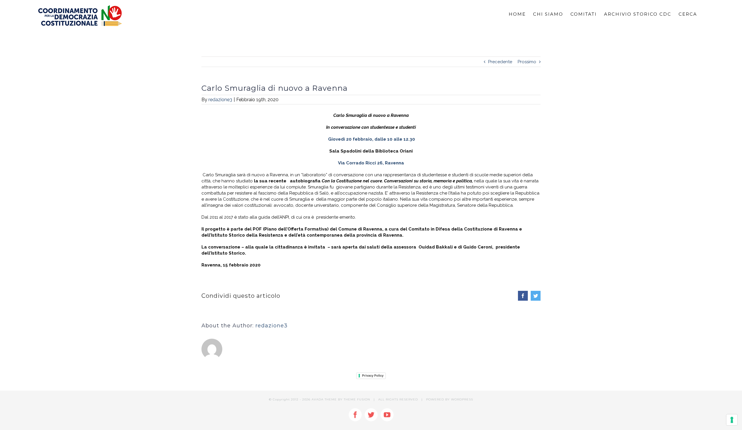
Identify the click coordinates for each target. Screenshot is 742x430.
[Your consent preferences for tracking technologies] (731, 419)
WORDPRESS (462, 399)
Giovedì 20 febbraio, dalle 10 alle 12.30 (371, 139)
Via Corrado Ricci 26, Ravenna (371, 163)
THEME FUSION (357, 399)
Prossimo (527, 61)
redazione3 (220, 99)
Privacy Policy (372, 375)
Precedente (500, 61)
